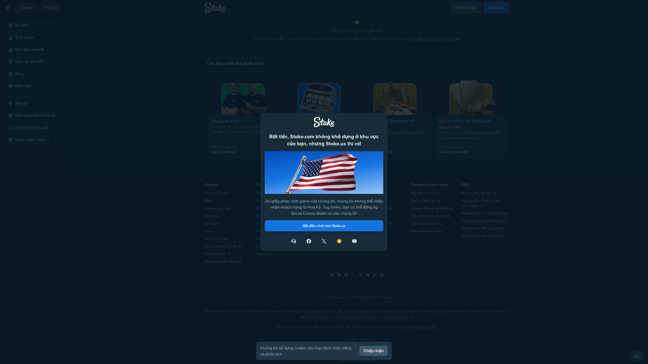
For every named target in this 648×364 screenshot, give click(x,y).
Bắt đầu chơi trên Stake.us (324, 225)
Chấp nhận (373, 351)
